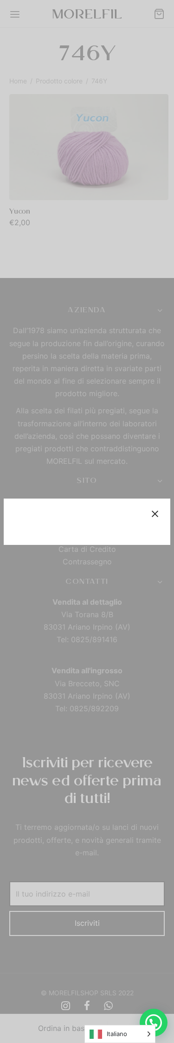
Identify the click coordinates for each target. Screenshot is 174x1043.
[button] (154, 1023)
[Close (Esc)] (155, 514)
